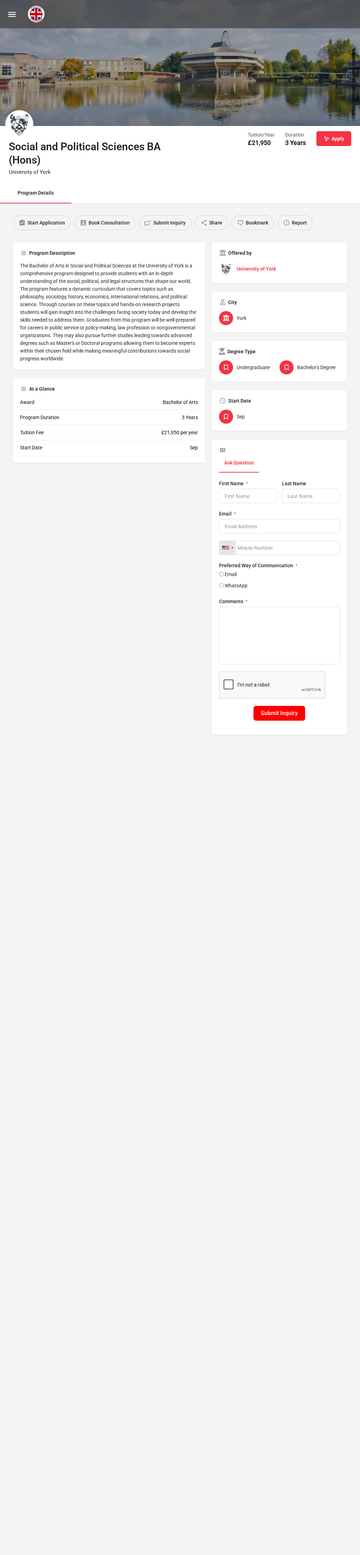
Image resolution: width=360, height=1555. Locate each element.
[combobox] (227, 548)
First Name (231, 483)
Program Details (36, 193)
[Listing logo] (19, 124)
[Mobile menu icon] (12, 14)
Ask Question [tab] (239, 463)
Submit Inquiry (279, 713)
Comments (231, 601)
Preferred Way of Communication (256, 565)
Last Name (294, 483)
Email (225, 514)
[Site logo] (37, 14)
